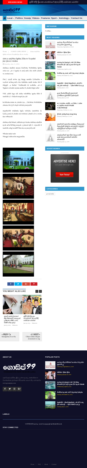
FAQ (39, 464)
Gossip (27, 18)
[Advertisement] (57, 9)
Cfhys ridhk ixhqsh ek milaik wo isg (33, 338)
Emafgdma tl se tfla (9, 337)
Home (5, 52)
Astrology (64, 18)
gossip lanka (50, 194)
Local (10, 18)
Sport (54, 18)
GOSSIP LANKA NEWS (19, 52)
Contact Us (76, 18)
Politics (19, 18)
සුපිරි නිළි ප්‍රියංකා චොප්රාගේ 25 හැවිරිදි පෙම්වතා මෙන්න (53, 2)
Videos (35, 18)
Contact (54, 464)
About (46, 464)
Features (45, 18)
